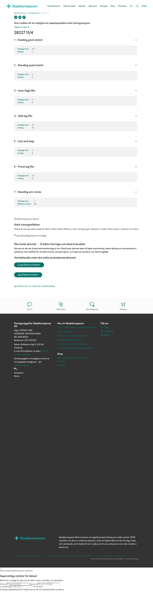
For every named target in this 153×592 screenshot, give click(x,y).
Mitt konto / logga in (25, 556)
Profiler (65, 556)
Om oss (16, 556)
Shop (113, 6)
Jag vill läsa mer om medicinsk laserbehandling (34, 286)
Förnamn (3, 584)
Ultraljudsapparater (121, 556)
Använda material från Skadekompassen (75, 348)
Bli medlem (37, 556)
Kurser (49, 556)
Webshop (123, 309)
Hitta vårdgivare (92, 309)
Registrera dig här (21, 27)
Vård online (61, 309)
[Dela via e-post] (20, 17)
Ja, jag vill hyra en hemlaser (29, 265)
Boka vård (93, 6)
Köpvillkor (61, 365)
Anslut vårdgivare (64, 331)
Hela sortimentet (109, 556)
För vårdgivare (57, 556)
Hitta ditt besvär (53, 6)
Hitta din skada (69, 6)
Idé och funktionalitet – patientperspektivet (76, 327)
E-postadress (4, 587)
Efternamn (33, 584)
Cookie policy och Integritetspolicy (72, 344)
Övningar (103, 6)
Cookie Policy (98, 556)
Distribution (72, 556)
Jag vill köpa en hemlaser (28, 275)
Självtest (82, 6)
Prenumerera (38, 586)
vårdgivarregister (21, 365)
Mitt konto (122, 6)
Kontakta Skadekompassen (69, 340)
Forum (29, 309)
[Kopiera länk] (24, 17)
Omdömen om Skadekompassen (72, 335)
